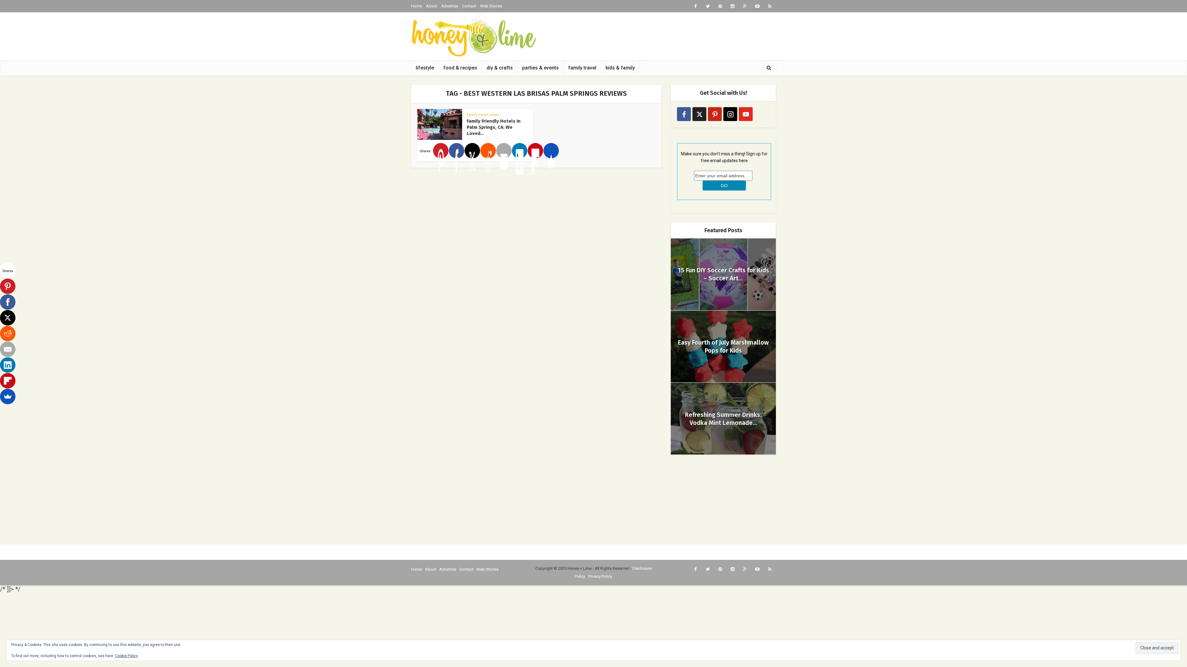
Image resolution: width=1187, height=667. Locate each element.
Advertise (449, 6)
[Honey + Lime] (473, 34)
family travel (582, 68)
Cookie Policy (126, 656)
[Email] (504, 150)
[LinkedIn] (519, 150)
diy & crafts (500, 68)
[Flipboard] (535, 150)
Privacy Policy (600, 576)
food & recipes (460, 68)
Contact (469, 6)
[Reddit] (488, 150)
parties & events (540, 68)
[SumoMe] (551, 150)
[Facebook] (456, 150)
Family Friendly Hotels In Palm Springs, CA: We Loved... (494, 127)
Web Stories (491, 6)
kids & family (620, 68)
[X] (472, 150)
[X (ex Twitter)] (699, 114)
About (431, 6)
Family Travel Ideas (483, 114)
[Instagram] (730, 114)
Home (416, 6)
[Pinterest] (441, 150)
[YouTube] (746, 114)
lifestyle (425, 68)
